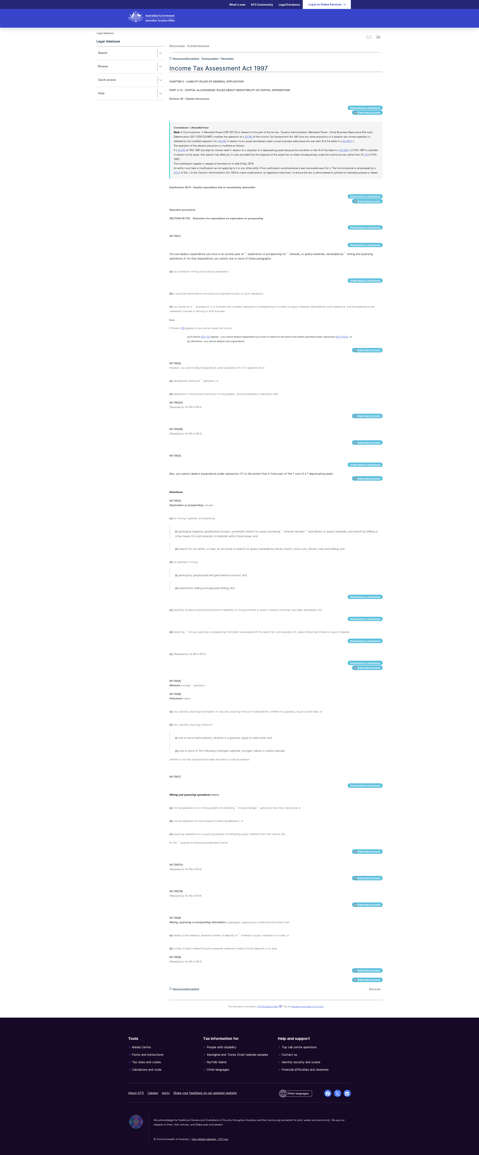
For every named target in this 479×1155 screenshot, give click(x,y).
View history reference (365, 107)
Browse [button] (108, 69)
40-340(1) (347, 141)
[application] (130, 73)
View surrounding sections (186, 59)
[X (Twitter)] (337, 1093)
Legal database (108, 41)
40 (366, 154)
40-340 (248, 137)
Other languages (298, 1093)
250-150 (205, 336)
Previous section (210, 59)
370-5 (177, 172)
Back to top (374, 989)
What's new (237, 4)
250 (183, 328)
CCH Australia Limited (269, 1007)
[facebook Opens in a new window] (327, 1093)
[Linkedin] (347, 1093)
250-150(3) (342, 336)
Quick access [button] (112, 82)
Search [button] (108, 55)
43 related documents (198, 46)
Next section (227, 59)
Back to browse (177, 46)
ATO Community (262, 4)
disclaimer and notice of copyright (307, 1007)
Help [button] (106, 96)
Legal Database (289, 4)
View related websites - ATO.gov (210, 1139)
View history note (368, 112)
